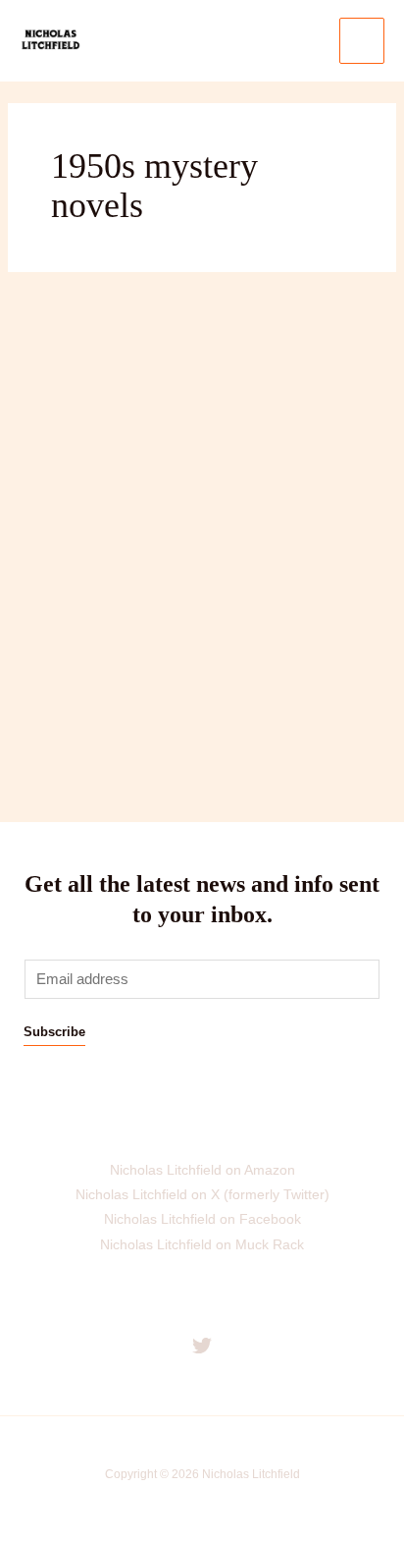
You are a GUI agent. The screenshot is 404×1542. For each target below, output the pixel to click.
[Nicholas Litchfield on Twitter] (202, 1345)
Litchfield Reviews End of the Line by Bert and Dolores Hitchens (189, 456)
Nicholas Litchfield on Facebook (202, 1219)
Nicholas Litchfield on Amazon (202, 1170)
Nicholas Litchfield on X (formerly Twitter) (202, 1194)
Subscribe (54, 1031)
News (40, 559)
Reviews (95, 559)
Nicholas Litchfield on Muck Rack (202, 1245)
